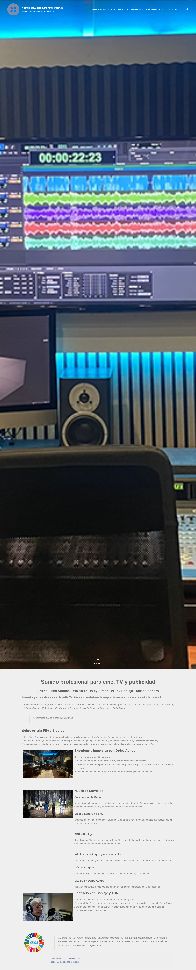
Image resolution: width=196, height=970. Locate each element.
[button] (187, 9)
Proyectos (137, 9)
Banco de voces (154, 9)
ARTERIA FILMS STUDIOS (42, 8)
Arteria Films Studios (103, 9)
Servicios (123, 9)
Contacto (171, 9)
